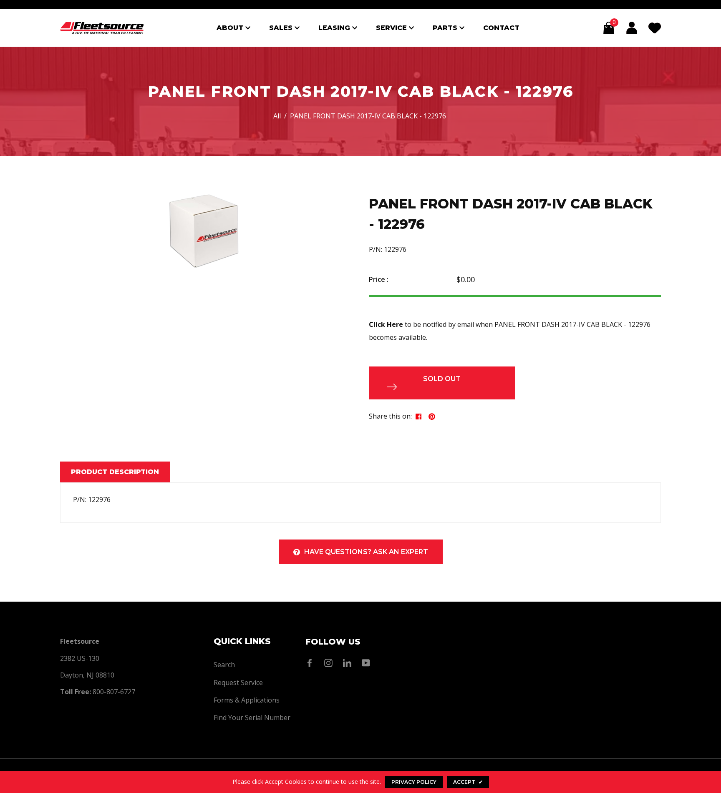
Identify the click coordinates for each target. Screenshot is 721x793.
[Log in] (631, 28)
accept (468, 782)
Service (392, 28)
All (277, 115)
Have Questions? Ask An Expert (366, 552)
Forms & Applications (247, 700)
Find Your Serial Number (252, 717)
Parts (446, 28)
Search (224, 664)
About (231, 28)
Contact (501, 28)
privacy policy (413, 782)
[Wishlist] (654, 28)
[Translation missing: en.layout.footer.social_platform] (311, 663)
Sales (282, 28)
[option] (204, 231)
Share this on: (390, 416)
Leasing (335, 28)
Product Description (115, 472)
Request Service (238, 682)
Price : (378, 279)
